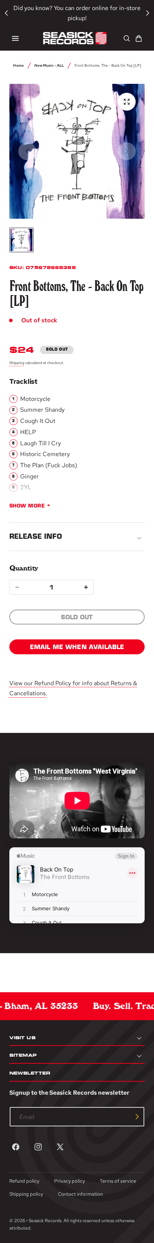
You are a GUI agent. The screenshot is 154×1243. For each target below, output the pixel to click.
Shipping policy (26, 1194)
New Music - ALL (49, 65)
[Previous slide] (27, 151)
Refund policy (24, 1181)
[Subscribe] (137, 1116)
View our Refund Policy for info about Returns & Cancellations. (73, 688)
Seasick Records (45, 1221)
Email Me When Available (77, 647)
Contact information (80, 1194)
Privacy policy (69, 1181)
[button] (15, 38)
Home (18, 65)
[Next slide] (127, 151)
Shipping (16, 362)
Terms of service (118, 1181)
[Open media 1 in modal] (127, 102)
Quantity (23, 568)
